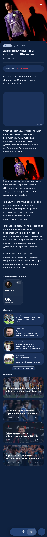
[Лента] (23, 532)
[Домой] (15, 532)
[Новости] (31, 532)
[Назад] (5, 4)
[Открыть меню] (40, 4)
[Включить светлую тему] (35, 4)
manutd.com (22, 69)
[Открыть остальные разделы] (41, 532)
